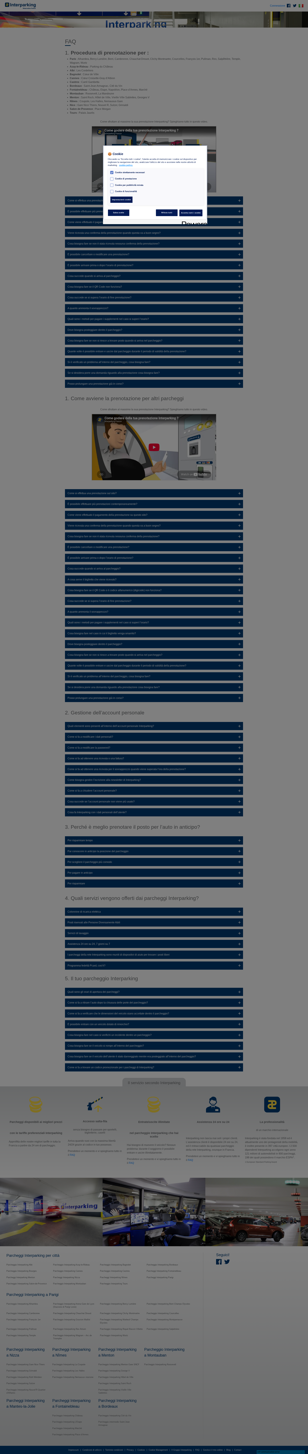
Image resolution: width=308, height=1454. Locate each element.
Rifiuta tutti (166, 213)
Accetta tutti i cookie (191, 213)
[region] (155, 184)
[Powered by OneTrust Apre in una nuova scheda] (193, 222)
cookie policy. (126, 165)
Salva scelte (118, 213)
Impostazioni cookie (121, 200)
